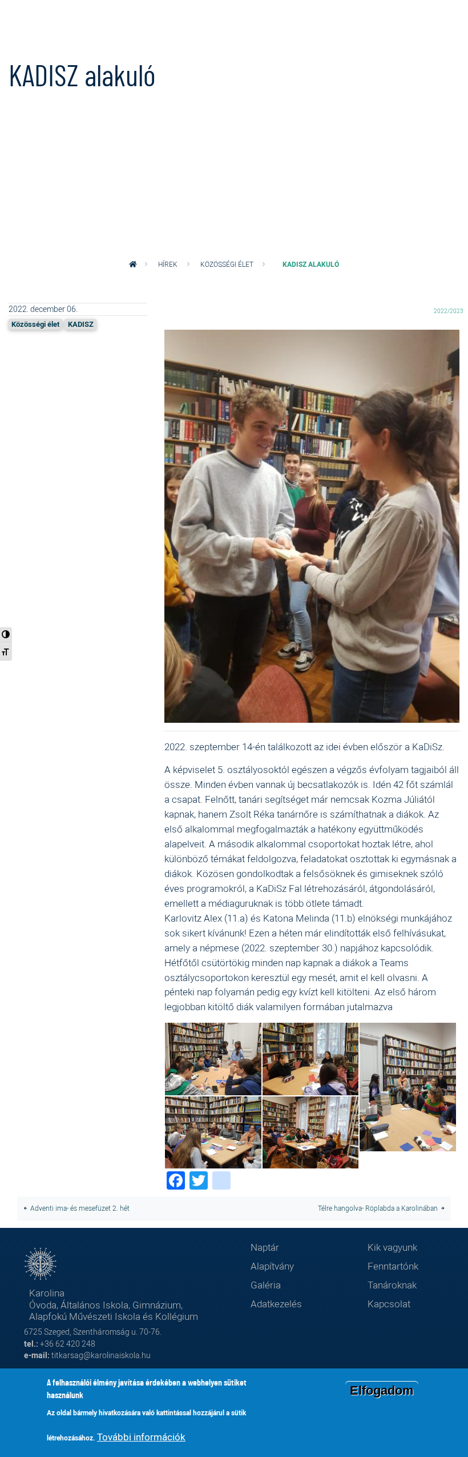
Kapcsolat (389, 1303)
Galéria (266, 1284)
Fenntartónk (393, 1265)
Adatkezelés (276, 1303)
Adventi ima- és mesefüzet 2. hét (80, 1208)
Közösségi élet (226, 264)
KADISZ (81, 324)
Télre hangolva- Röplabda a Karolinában (378, 1208)
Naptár (265, 1247)
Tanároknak (392, 1284)
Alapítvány (272, 1265)
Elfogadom (382, 1390)
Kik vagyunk (392, 1247)
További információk (141, 1436)
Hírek (167, 264)
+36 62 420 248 (67, 1343)
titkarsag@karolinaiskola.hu (101, 1355)
